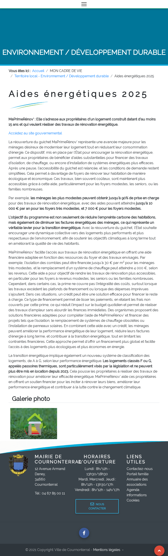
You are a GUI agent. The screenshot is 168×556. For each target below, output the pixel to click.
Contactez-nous (140, 469)
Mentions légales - (108, 550)
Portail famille (138, 474)
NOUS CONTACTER (97, 506)
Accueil (38, 71)
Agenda (133, 490)
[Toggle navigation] (84, 4)
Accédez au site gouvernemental (35, 133)
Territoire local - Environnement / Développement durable (61, 76)
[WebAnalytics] (134, 550)
